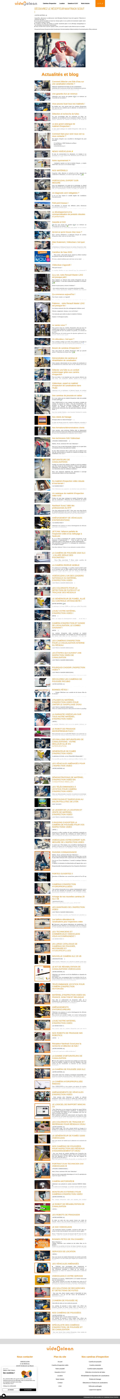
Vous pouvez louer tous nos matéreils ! (68, 104)
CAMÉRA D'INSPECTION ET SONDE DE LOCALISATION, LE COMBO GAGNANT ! (68, 625)
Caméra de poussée (95, 1361)
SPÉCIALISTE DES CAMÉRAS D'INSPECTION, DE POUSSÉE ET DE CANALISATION (67, 1327)
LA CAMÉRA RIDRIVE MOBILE (65, 565)
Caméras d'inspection (49, 3)
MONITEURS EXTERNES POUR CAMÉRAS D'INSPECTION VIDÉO (67, 1193)
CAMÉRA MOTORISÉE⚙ (63, 1181)
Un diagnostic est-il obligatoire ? (65, 193)
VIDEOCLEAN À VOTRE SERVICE (67, 1276)
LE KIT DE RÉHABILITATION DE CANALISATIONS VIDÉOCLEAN (66, 968)
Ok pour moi (28, 1390)
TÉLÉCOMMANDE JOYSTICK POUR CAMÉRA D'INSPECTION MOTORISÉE (68, 986)
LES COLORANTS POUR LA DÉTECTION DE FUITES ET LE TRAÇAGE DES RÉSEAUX (66, 590)
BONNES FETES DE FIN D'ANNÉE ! (68, 1239)
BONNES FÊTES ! (60, 690)
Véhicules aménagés (95, 1386)
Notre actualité (60, 1368)
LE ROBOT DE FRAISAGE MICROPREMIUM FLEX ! (63, 730)
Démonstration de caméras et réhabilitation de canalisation (64, 359)
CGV (60, 1386)
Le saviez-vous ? (59, 325)
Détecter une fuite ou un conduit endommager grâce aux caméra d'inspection (65, 372)
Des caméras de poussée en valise (67, 395)
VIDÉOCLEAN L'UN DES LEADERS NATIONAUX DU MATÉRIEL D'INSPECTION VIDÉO (68, 578)
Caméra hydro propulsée (95, 1368)
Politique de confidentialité (9, 1386)
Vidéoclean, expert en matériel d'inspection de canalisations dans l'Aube (66, 385)
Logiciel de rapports (95, 1389)
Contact (60, 1382)
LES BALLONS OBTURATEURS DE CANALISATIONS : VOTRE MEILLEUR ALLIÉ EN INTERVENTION (68, 742)
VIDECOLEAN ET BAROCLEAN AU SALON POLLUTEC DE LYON (67, 800)
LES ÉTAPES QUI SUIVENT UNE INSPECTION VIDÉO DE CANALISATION (66, 655)
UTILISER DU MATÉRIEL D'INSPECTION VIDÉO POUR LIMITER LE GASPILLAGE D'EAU (67, 702)
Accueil (60, 1361)
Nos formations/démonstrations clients (68, 428)
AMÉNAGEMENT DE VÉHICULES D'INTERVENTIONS (67, 519)
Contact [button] (100, 3)
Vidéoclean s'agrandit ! (61, 265)
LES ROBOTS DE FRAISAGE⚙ (66, 1215)
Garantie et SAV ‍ (59, 222)
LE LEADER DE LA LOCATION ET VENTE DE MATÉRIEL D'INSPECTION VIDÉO (67, 812)
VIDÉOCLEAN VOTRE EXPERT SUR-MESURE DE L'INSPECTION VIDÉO (68, 841)
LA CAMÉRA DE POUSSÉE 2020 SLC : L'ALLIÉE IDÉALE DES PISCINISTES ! (68, 555)
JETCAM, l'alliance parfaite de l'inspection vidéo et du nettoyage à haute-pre (67, 533)
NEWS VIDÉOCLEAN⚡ (62, 151)
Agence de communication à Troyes (107, 1397)
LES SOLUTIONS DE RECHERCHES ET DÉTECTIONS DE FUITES (68, 1289)
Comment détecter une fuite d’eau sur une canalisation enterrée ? (68, 82)
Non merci (5, 1368)
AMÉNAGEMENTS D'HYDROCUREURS (61, 1008)
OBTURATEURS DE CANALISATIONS (61, 461)
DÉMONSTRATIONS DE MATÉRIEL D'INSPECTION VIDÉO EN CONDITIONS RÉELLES (67, 779)
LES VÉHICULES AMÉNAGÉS (65, 1264)
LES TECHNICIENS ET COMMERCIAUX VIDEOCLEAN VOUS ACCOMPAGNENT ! (66, 934)
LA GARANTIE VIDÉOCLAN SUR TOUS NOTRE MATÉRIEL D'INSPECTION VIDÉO (66, 716)
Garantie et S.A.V (73, 3)
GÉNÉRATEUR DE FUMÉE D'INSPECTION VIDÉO (64, 752)
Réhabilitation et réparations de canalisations (95, 1375)
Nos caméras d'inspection (95, 1357)
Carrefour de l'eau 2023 (62, 252)
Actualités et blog (60, 74)
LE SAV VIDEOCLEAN (62, 1227)
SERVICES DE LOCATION (63, 1251)
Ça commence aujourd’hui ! (63, 294)
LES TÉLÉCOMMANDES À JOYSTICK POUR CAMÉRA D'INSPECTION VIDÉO (64, 789)
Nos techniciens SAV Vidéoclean (66, 438)
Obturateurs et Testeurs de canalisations (95, 1382)
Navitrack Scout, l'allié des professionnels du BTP (63, 506)
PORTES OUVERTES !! (62, 874)
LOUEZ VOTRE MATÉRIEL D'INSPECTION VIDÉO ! (64, 612)
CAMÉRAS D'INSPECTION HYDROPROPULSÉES (64, 885)
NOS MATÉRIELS (60, 170)
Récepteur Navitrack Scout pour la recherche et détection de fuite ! (66, 1045)
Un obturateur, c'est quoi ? (63, 339)
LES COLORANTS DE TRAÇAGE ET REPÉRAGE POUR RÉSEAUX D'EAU (68, 1123)
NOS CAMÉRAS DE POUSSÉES (66, 1313)
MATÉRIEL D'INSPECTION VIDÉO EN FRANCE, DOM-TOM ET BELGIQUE (68, 996)
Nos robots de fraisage (61, 417)
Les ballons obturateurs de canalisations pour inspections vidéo (67, 920)
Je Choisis (11, 1390)
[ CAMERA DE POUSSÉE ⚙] (64, 1300)
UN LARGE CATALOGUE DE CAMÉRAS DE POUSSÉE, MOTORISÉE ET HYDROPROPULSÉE (64, 947)
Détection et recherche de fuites (65, 114)
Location (62, 3)
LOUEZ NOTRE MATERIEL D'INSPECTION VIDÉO (64, 1022)
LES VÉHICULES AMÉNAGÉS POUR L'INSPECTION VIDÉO (68, 764)
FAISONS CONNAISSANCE (64, 852)
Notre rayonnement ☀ (61, 160)
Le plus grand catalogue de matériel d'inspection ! (63, 125)
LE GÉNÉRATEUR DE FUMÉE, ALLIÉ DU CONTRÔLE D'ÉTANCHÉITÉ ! (68, 600)
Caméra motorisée (95, 1365)
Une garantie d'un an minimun (64, 94)
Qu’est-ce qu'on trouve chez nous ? (67, 232)
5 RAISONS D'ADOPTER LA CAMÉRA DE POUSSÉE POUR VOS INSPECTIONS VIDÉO (68, 824)
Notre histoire (85, 3)
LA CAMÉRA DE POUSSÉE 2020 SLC (68, 1069)
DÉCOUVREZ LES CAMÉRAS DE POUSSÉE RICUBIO (67, 680)
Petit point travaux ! (60, 203)
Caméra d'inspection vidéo (60, 1365)
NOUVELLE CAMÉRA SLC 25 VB (66, 956)
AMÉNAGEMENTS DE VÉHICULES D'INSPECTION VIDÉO (67, 1093)
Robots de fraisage (95, 1379)
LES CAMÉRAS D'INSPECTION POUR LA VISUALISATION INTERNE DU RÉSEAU (68, 643)
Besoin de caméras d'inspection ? (66, 348)
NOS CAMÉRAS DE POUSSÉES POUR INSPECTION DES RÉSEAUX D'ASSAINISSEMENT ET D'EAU (68, 1148)
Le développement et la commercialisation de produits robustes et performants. (68, 214)
